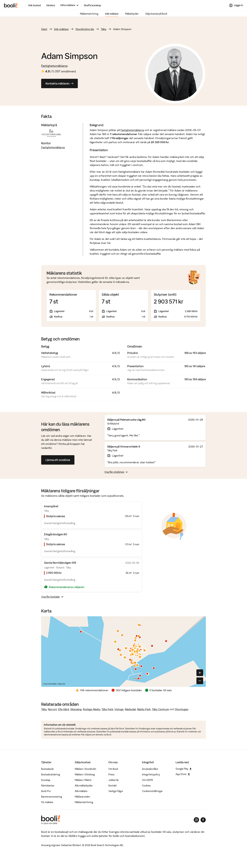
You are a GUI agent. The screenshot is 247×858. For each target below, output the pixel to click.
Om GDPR (147, 780)
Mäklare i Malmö (83, 780)
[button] (115, 641)
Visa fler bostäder (50, 596)
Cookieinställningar (152, 791)
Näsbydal (130, 709)
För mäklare (47, 802)
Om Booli (113, 768)
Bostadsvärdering (50, 774)
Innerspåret (51, 506)
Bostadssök (47, 768)
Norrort (52, 709)
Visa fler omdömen (114, 472)
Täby (103, 29)
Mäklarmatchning (89, 13)
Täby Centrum (160, 709)
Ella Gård (63, 709)
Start (44, 29)
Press (111, 774)
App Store (181, 774)
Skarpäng (75, 709)
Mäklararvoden (82, 796)
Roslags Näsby (91, 709)
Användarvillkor (150, 768)
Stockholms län (84, 29)
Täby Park (107, 709)
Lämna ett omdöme (58, 460)
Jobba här (113, 780)
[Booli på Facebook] (203, 820)
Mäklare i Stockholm (85, 768)
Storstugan (181, 709)
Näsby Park (144, 709)
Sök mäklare (111, 13)
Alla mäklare (81, 791)
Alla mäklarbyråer (84, 785)
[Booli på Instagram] (196, 820)
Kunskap (45, 780)
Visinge (119, 709)
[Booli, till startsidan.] (10, 5)
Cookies (146, 785)
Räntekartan (47, 785)
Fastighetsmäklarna (54, 66)
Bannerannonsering (51, 796)
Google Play (182, 768)
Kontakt (112, 785)
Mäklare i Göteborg (85, 774)
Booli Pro (46, 791)
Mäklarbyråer (132, 13)
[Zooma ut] (199, 680)
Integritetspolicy (151, 774)
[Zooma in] (199, 672)
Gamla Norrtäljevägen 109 (60, 562)
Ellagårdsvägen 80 (55, 534)
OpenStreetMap (50, 684)
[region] (123, 651)
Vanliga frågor (115, 791)
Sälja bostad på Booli (156, 13)
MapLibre (61, 684)
